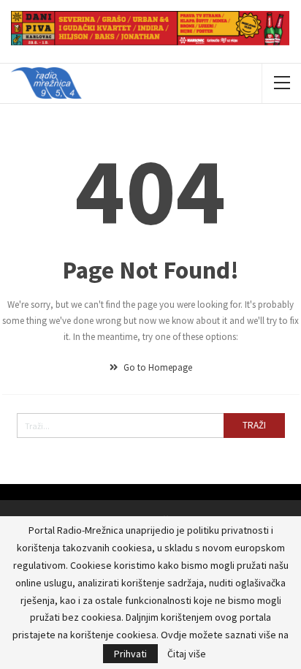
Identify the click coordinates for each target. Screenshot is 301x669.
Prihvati (130, 653)
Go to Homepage (156, 367)
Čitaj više (186, 654)
